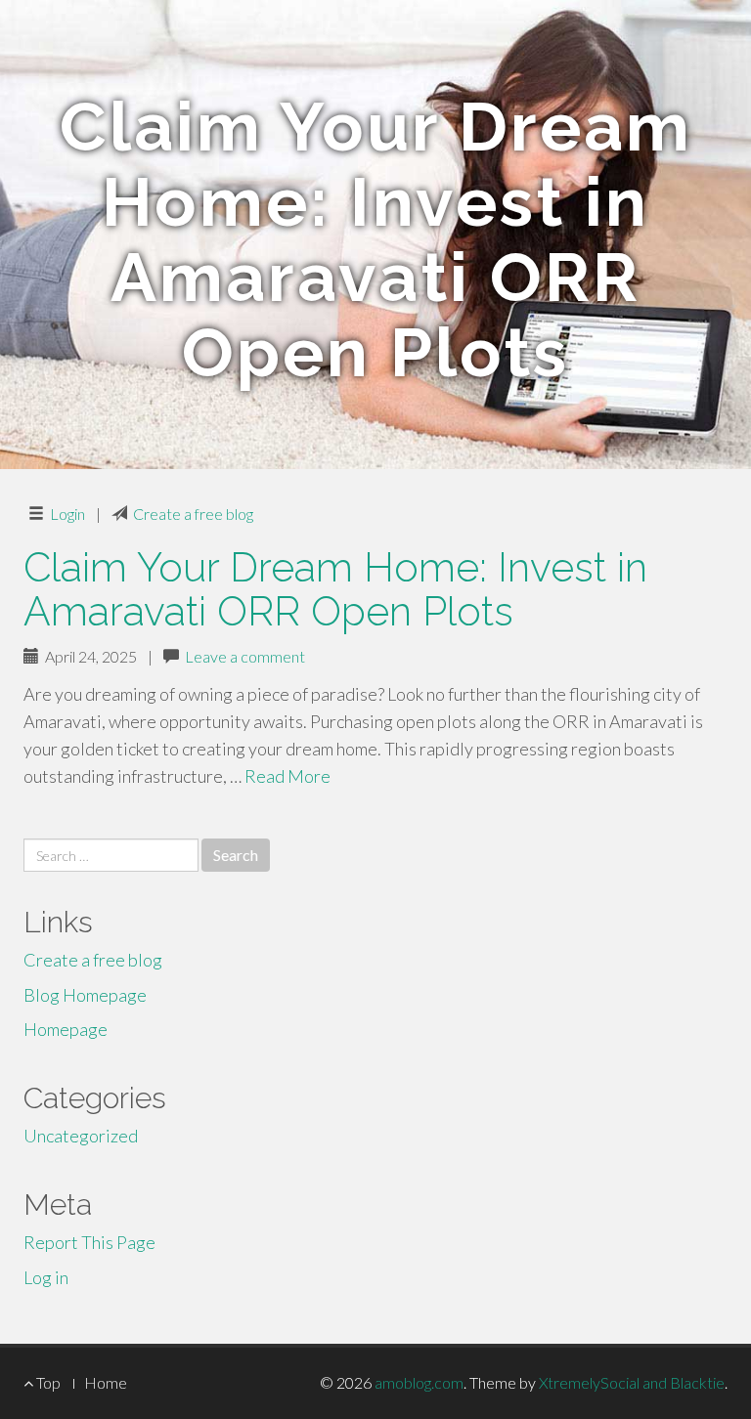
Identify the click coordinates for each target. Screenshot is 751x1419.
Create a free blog (193, 513)
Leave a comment (245, 656)
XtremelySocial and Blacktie (632, 1382)
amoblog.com (419, 1382)
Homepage (65, 1029)
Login (67, 513)
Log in (45, 1277)
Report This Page (89, 1242)
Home (105, 1382)
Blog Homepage (85, 995)
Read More (287, 776)
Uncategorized (80, 1135)
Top (47, 1382)
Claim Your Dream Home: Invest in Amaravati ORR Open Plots (335, 589)
